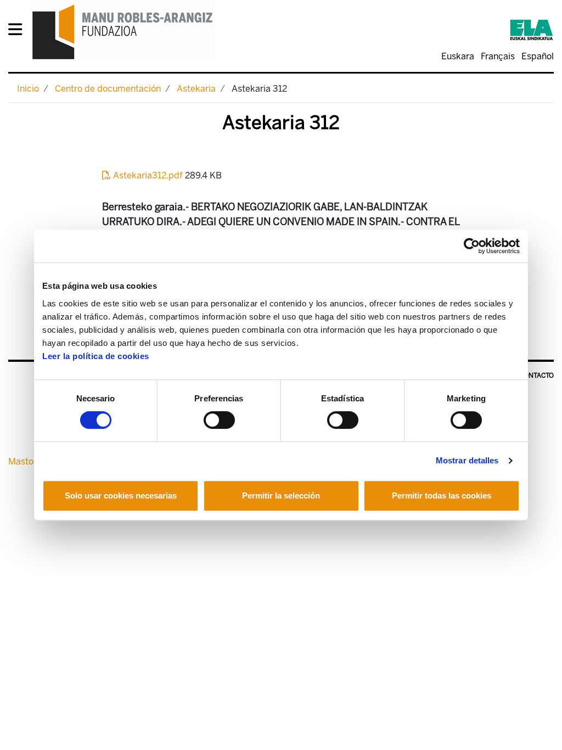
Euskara (457, 56)
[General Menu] (18, 31)
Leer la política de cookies (95, 356)
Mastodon (28, 461)
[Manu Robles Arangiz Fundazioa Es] (123, 31)
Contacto (536, 375)
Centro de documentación (108, 88)
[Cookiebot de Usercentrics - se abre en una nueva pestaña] (472, 246)
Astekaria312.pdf (148, 175)
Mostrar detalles (467, 460)
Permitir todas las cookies (441, 495)
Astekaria (196, 88)
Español (537, 56)
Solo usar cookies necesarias (121, 495)
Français (498, 56)
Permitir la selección (281, 495)
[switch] (219, 420)
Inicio (28, 88)
